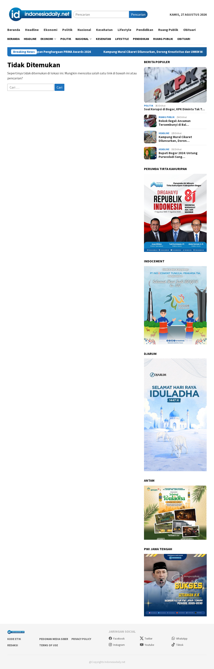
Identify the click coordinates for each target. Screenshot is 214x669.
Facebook (119, 638)
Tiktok (179, 645)
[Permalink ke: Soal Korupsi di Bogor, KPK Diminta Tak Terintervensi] (175, 85)
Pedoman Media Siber (53, 639)
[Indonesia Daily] (40, 14)
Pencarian (138, 14)
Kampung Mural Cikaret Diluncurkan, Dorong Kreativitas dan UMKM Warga (137, 52)
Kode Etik (14, 639)
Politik (148, 105)
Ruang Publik (167, 117)
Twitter (148, 638)
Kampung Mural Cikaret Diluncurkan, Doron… (175, 139)
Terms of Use (48, 645)
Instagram (119, 645)
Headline (164, 133)
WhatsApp (181, 638)
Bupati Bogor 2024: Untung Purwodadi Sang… (178, 155)
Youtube (149, 645)
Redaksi (12, 645)
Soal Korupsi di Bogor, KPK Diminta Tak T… (174, 109)
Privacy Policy (81, 639)
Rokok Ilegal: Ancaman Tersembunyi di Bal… (175, 123)
